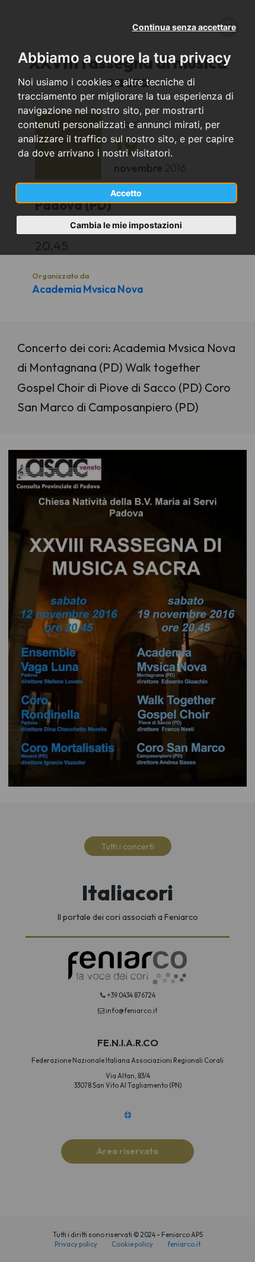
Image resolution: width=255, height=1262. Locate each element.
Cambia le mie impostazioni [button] (126, 225)
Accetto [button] (126, 193)
